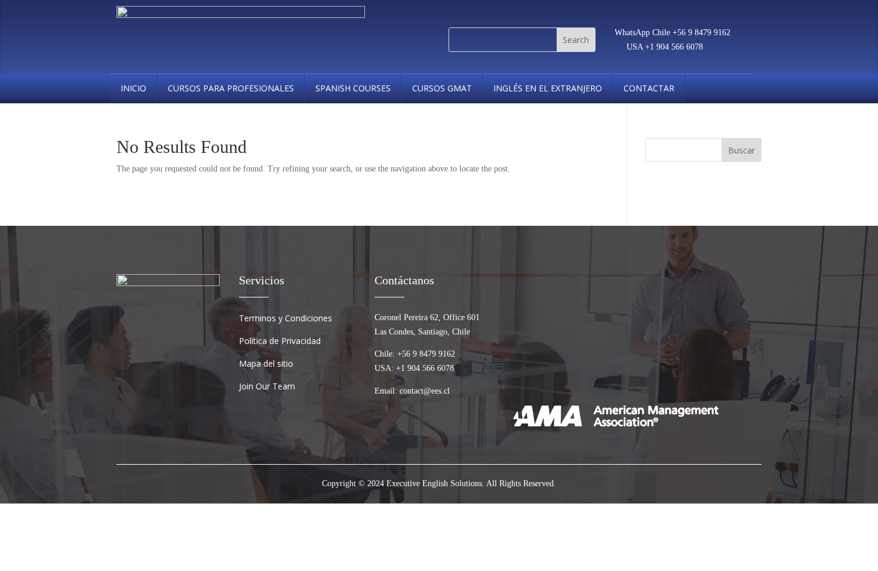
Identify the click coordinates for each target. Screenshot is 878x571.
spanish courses (353, 88)
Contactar (649, 88)
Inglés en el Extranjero (547, 88)
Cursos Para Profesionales (231, 88)
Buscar (741, 150)
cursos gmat (442, 88)
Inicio (133, 88)
